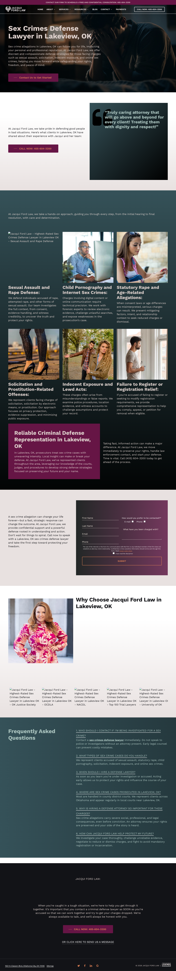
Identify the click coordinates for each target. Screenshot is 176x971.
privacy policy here (125, 551)
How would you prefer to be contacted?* (141, 518)
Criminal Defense (103, 628)
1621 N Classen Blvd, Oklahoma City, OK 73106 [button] (25, 966)
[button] (33, 77)
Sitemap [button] (50, 966)
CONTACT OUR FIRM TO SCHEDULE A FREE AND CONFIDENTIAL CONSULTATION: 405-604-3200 (88, 2)
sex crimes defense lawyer (106, 740)
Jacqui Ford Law (89, 674)
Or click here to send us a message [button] (88, 942)
